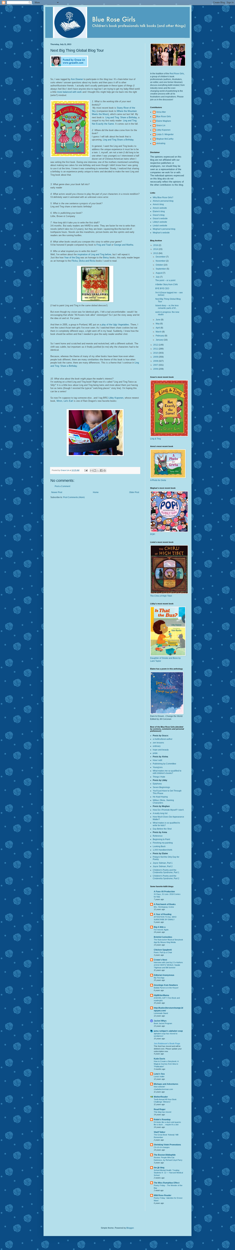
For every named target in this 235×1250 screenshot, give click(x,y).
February (160, 335)
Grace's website (160, 218)
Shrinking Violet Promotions (167, 1145)
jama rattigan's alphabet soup (168, 1031)
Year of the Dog (72, 257)
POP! (152, 534)
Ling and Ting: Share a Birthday (121, 117)
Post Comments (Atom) (74, 497)
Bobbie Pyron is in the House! (166, 988)
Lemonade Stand (161, 1013)
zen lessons (158, 742)
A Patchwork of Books (165, 904)
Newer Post (56, 492)
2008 (156, 361)
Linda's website (160, 225)
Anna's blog (158, 204)
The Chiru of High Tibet (161, 596)
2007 (156, 365)
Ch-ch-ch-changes (162, 1147)
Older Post (134, 492)
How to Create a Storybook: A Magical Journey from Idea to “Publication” (166, 1064)
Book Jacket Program (163, 1023)
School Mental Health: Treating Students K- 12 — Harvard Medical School (168, 1172)
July (158, 277)
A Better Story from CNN (166, 284)
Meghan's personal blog (164, 229)
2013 (156, 253)
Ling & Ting (155, 439)
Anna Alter (161, 112)
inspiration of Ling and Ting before (94, 254)
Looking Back (159, 846)
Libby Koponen (116, 398)
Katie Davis (159, 1059)
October (160, 265)
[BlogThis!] (95, 470)
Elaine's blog (159, 211)
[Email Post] (86, 470)
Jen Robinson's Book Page (167, 1043)
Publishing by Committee (164, 764)
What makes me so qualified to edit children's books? (167, 772)
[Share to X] (98, 470)
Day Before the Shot (162, 829)
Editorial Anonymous (164, 975)
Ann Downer (77, 79)
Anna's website (160, 208)
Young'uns (158, 767)
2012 (156, 345)
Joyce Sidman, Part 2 (163, 866)
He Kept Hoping (160, 797)
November (161, 261)
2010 (156, 353)
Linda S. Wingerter (165, 134)
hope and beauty (161, 750)
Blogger (130, 1228)
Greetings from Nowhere (166, 985)
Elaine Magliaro (163, 121)
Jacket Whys (160, 1021)
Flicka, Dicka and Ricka (84, 261)
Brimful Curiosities (163, 937)
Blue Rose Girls (163, 116)
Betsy (106, 257)
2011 (156, 349)
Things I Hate (159, 777)
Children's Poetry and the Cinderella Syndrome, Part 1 (166, 871)
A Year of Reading (162, 914)
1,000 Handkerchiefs (162, 850)
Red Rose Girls (177, 73)
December (161, 257)
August (159, 273)
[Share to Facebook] (101, 470)
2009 (156, 357)
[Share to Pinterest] (104, 470)
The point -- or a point (165, 280)
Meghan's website (161, 232)
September (161, 269)
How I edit (157, 760)
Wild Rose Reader (162, 1195)
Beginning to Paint (161, 839)
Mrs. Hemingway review (164, 907)
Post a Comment (62, 486)
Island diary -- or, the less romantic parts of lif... (167, 306)
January (160, 340)
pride (155, 753)
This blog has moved (162, 1112)
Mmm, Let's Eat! (65, 401)
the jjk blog (159, 1167)
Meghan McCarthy (164, 139)
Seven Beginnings (161, 787)
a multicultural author (162, 739)
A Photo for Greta (158, 480)
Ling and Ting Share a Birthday (118, 139)
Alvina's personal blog (163, 201)
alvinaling (160, 143)
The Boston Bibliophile (165, 1155)
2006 (156, 369)
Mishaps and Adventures (166, 1084)
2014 (156, 249)
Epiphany (157, 783)
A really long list (160, 813)
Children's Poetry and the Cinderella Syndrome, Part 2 (166, 877)
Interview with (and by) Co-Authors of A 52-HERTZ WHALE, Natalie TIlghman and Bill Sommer (168, 965)
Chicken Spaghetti (163, 950)
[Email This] (91, 470)
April (158, 328)
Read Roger (159, 1109)
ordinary (157, 746)
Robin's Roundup (162, 1119)
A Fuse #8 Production (164, 891)
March (159, 332)
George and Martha (123, 244)
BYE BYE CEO (162, 288)
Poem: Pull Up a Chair (163, 952)
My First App (159, 978)
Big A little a (159, 927)
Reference (158, 836)
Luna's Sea (159, 1074)
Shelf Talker (159, 1132)
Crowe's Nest (160, 960)
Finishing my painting (163, 843)
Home (96, 492)
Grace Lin (160, 125)
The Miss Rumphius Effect (166, 1183)
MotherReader (161, 1097)
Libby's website (160, 222)
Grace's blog (158, 215)
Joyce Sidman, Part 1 (163, 863)
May (158, 323)
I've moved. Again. (161, 930)
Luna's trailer (159, 1076)
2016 (156, 245)
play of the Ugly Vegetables (115, 324)
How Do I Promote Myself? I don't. (168, 810)
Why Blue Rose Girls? (163, 197)
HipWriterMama (161, 995)
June (158, 319)
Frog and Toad (104, 244)
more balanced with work (69, 92)
